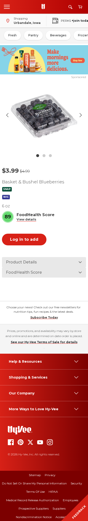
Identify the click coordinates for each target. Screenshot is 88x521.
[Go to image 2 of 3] (44, 156)
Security (76, 483)
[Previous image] (7, 115)
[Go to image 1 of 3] (37, 156)
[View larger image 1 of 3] (44, 115)
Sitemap (35, 475)
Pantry (33, 35)
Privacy (50, 475)
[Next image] (81, 115)
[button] (26, 219)
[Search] (70, 7)
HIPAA (53, 491)
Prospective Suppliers (34, 508)
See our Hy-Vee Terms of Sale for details (44, 342)
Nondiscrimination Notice (34, 517)
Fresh (12, 35)
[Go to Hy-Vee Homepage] (44, 7)
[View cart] (80, 7)
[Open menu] (7, 7)
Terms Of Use (35, 491)
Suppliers (59, 508)
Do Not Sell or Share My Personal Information (34, 483)
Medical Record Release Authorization (32, 500)
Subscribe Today (44, 317)
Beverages (58, 35)
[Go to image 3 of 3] (50, 156)
